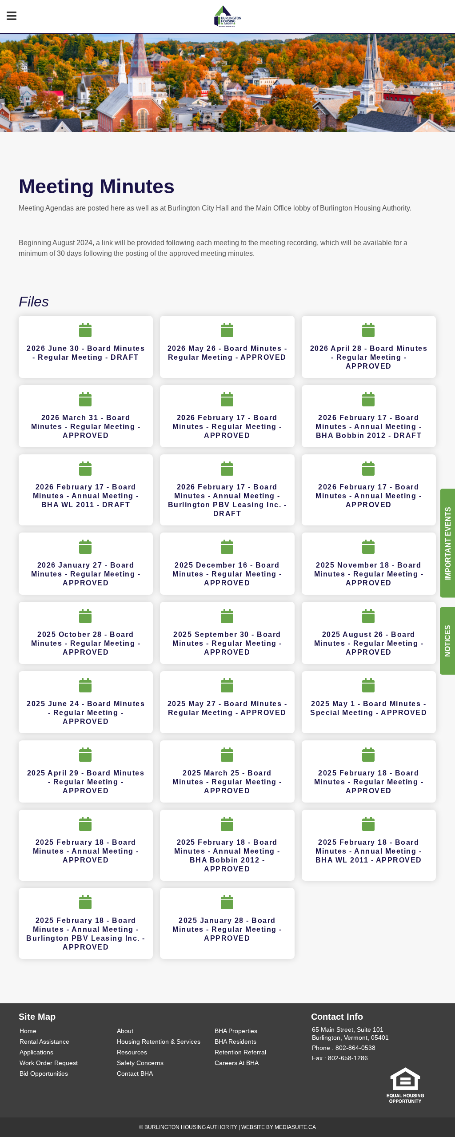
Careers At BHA (237, 1062)
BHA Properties (236, 1030)
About (125, 1030)
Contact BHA (135, 1073)
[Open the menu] (11, 15)
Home (28, 1030)
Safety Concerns (140, 1062)
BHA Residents (235, 1041)
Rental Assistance (44, 1041)
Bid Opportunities (44, 1073)
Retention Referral (240, 1052)
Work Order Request (49, 1062)
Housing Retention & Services (158, 1041)
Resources (132, 1052)
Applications (36, 1052)
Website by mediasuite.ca (278, 1127)
